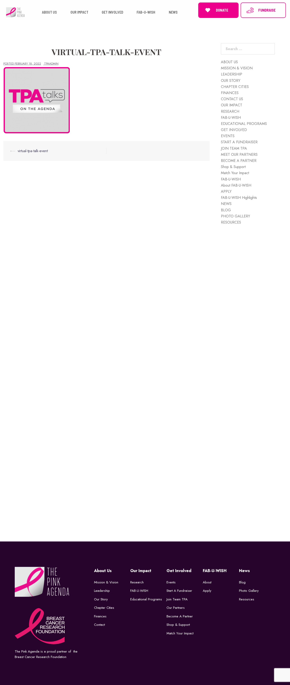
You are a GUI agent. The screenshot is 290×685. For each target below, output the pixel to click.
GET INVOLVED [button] (112, 12)
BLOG (226, 210)
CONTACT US (232, 99)
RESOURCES (231, 222)
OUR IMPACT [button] (79, 12)
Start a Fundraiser (179, 590)
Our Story (101, 599)
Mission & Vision (106, 582)
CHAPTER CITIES (235, 86)
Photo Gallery (249, 590)
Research (137, 582)
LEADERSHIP (231, 74)
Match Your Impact (235, 173)
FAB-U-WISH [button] (146, 12)
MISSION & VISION (237, 68)
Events (171, 582)
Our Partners (176, 607)
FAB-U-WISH (231, 117)
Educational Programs (146, 599)
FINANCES (230, 92)
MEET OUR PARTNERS (239, 154)
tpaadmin (51, 63)
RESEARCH (230, 111)
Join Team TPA (177, 599)
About (207, 582)
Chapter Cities (104, 607)
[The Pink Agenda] (15, 12)
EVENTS (227, 136)
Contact (99, 624)
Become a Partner (180, 616)
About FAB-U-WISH (236, 185)
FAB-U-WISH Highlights (239, 197)
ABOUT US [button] (49, 12)
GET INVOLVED (234, 129)
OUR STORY (230, 80)
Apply (207, 590)
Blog (242, 582)
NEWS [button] (173, 12)
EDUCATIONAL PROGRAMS (244, 123)
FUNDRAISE (267, 10)
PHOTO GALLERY (235, 216)
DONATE (222, 10)
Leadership (102, 590)
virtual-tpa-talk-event (33, 151)
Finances (100, 616)
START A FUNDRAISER (239, 142)
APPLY (226, 191)
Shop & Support (233, 166)
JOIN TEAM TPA (234, 148)
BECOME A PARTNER (238, 160)
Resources (246, 599)
